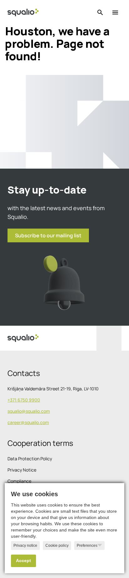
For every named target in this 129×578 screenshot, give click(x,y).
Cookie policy (57, 545)
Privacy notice (25, 545)
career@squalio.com (28, 422)
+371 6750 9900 (24, 400)
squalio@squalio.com (29, 411)
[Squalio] (23, 12)
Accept (23, 560)
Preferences (87, 545)
